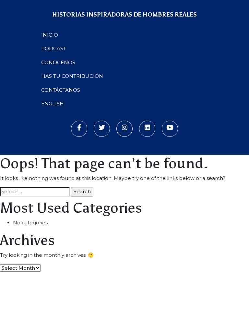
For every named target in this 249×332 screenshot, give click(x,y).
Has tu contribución (72, 76)
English (52, 104)
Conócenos (58, 62)
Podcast (53, 48)
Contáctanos (60, 90)
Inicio (49, 35)
